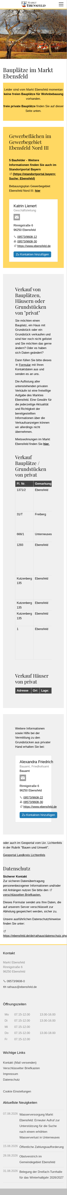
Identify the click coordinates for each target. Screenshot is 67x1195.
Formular (25, 365)
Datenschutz (11, 1079)
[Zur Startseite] (33, 4)
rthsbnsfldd (21, 987)
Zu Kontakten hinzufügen (32, 254)
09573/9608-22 (33, 797)
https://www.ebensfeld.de (34, 246)
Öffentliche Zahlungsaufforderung (41, 1147)
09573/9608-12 (27, 237)
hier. (46, 444)
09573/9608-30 (27, 241)
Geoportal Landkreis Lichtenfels (24, 855)
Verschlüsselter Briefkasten (21, 1068)
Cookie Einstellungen (17, 1091)
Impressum (10, 1074)
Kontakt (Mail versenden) (20, 1062)
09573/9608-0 (16, 981)
